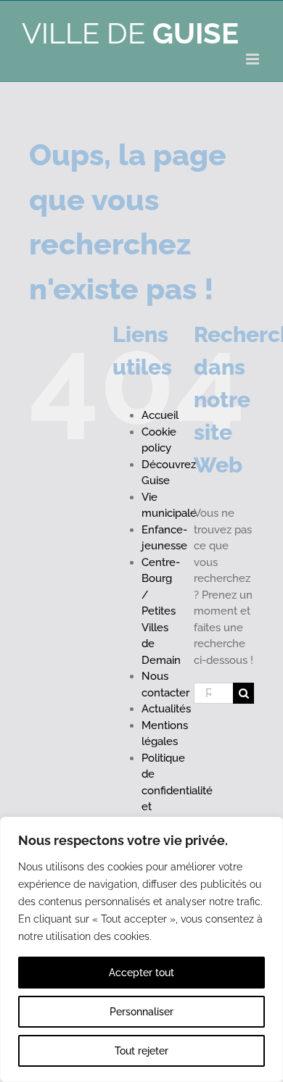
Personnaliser (141, 1012)
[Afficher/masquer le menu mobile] (253, 59)
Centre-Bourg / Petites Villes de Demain (161, 611)
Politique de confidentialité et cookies (177, 791)
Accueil (160, 415)
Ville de (130, 33)
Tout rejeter (141, 1051)
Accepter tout (141, 972)
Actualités (166, 708)
